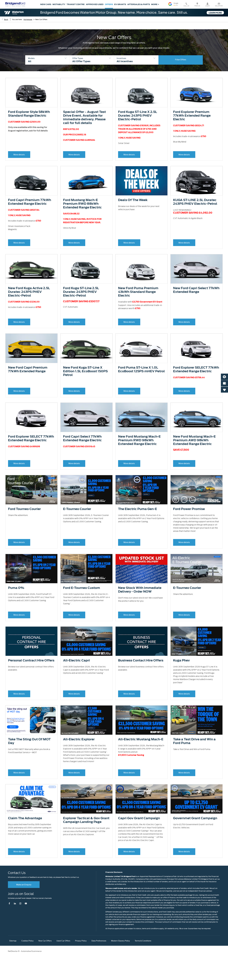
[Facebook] (10, 903)
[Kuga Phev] (196, 641)
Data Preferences (98, 940)
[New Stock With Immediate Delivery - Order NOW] (141, 568)
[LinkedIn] (14, 903)
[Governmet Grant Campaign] (196, 799)
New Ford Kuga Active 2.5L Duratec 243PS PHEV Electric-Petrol (29, 291)
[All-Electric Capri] (86, 641)
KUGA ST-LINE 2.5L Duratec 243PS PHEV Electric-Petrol (195, 202)
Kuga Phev (181, 660)
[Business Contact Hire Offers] (141, 641)
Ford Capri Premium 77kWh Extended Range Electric (29, 202)
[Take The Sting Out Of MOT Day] (31, 720)
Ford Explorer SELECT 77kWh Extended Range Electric (196, 369)
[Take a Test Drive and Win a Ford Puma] (196, 720)
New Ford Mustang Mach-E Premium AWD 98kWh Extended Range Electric (194, 440)
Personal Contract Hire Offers (31, 660)
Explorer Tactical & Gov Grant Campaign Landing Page (86, 820)
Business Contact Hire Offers (140, 660)
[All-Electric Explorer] (86, 720)
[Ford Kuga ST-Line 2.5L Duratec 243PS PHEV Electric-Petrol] (86, 268)
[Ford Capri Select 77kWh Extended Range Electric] (86, 417)
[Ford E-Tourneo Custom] (86, 568)
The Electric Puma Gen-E (137, 509)
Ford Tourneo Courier (24, 509)
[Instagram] (20, 903)
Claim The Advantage (25, 818)
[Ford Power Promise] (196, 489)
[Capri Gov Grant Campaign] (141, 799)
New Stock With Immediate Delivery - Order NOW (139, 589)
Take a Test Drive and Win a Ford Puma (194, 741)
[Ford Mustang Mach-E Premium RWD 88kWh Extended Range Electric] (86, 180)
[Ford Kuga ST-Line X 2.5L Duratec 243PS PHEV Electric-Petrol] (141, 92)
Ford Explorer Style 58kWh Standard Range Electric (29, 113)
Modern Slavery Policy (120, 940)
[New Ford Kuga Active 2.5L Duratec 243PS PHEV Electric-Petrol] (31, 268)
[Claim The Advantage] (31, 799)
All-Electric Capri (76, 660)
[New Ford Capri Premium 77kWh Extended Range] (31, 348)
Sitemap (12, 940)
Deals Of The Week (133, 200)
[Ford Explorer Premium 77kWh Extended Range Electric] (196, 92)
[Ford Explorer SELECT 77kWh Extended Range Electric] (196, 348)
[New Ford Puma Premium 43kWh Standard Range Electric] (141, 268)
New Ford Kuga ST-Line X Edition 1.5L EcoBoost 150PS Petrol (85, 371)
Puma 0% (16, 588)
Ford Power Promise (189, 509)
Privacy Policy (81, 940)
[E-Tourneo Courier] (86, 489)
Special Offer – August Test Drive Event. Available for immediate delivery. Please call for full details (84, 117)
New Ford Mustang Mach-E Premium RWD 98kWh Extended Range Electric (139, 440)
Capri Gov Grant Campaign (139, 818)
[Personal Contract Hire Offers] (31, 641)
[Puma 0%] (31, 568)
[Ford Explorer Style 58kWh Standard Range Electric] (31, 92)
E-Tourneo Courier (77, 509)
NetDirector (13, 951)
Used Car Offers (63, 940)
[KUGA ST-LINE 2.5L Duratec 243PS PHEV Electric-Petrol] (196, 180)
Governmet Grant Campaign (195, 818)
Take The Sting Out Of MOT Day (29, 741)
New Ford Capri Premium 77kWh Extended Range (27, 369)
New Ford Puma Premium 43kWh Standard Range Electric (138, 291)
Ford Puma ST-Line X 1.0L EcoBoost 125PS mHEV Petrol (141, 369)
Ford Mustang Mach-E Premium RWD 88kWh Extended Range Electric (82, 203)
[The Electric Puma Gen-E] (141, 489)
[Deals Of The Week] (141, 180)
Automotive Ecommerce (31, 951)
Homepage (27, 19)
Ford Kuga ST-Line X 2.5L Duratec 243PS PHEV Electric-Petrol (137, 115)
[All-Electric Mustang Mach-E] (141, 720)
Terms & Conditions (143, 940)
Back (6, 19)
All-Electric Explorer (79, 739)
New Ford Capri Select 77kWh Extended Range (196, 290)
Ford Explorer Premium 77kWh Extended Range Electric (192, 115)
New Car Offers (45, 940)
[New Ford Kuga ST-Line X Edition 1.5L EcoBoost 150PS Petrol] (86, 348)
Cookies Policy (27, 940)
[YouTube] (25, 903)
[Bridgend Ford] (15, 4)
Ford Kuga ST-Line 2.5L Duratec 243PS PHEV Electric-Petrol (81, 291)
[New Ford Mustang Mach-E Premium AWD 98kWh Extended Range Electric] (196, 417)
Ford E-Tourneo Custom (81, 588)
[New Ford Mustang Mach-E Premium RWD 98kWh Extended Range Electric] (141, 417)
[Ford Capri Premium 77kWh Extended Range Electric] (31, 180)
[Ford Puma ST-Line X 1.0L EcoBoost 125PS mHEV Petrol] (141, 348)
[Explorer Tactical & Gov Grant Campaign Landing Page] (86, 799)
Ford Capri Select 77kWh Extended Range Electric (82, 438)
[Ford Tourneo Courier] (31, 489)
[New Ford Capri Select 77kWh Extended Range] (196, 268)
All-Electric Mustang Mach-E (140, 739)
